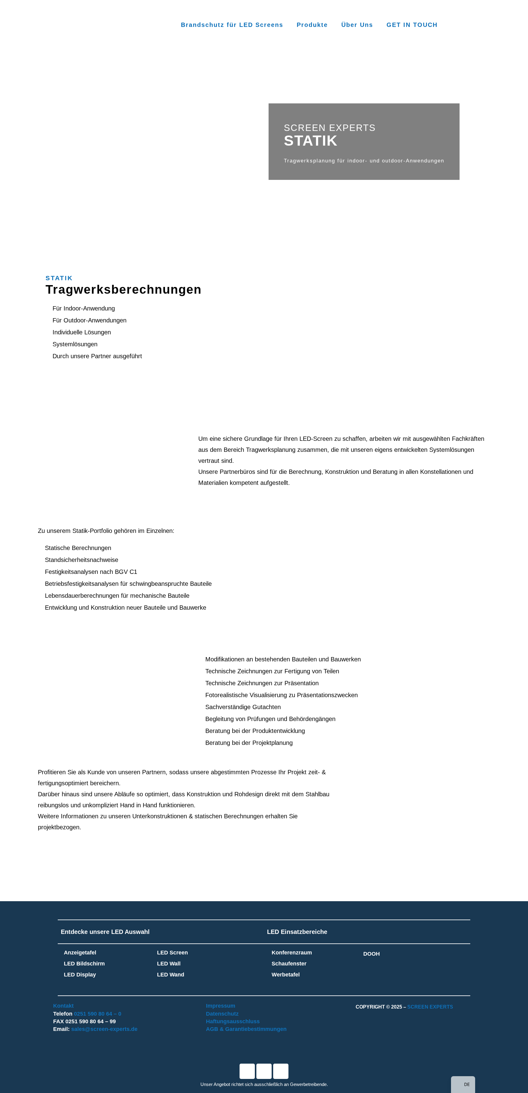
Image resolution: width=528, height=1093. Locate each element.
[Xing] (280, 1071)
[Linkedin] (264, 1071)
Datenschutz (222, 1014)
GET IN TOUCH (412, 24)
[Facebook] (247, 1071)
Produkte (312, 24)
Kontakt (63, 1006)
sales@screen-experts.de (104, 1029)
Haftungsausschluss (233, 1021)
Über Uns (357, 24)
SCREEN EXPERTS (430, 1006)
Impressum (220, 1006)
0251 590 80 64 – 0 (97, 1014)
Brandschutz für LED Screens (232, 24)
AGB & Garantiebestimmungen (246, 1029)
